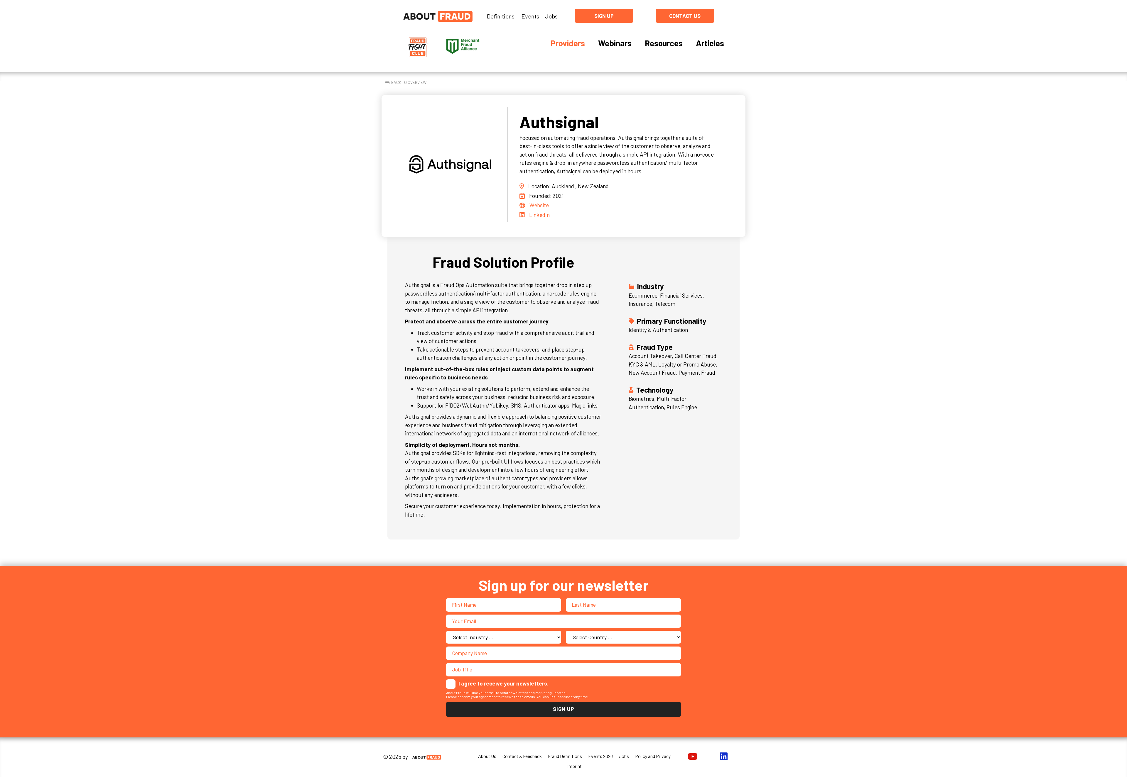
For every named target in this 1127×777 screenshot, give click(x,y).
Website (539, 205)
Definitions (500, 16)
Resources (664, 43)
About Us (487, 756)
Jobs (551, 16)
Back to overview (408, 82)
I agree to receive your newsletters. (503, 683)
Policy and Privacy (653, 756)
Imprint (574, 766)
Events (530, 16)
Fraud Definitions (565, 756)
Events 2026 (600, 756)
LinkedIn (539, 214)
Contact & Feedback (522, 756)
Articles (710, 43)
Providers (568, 43)
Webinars (615, 43)
